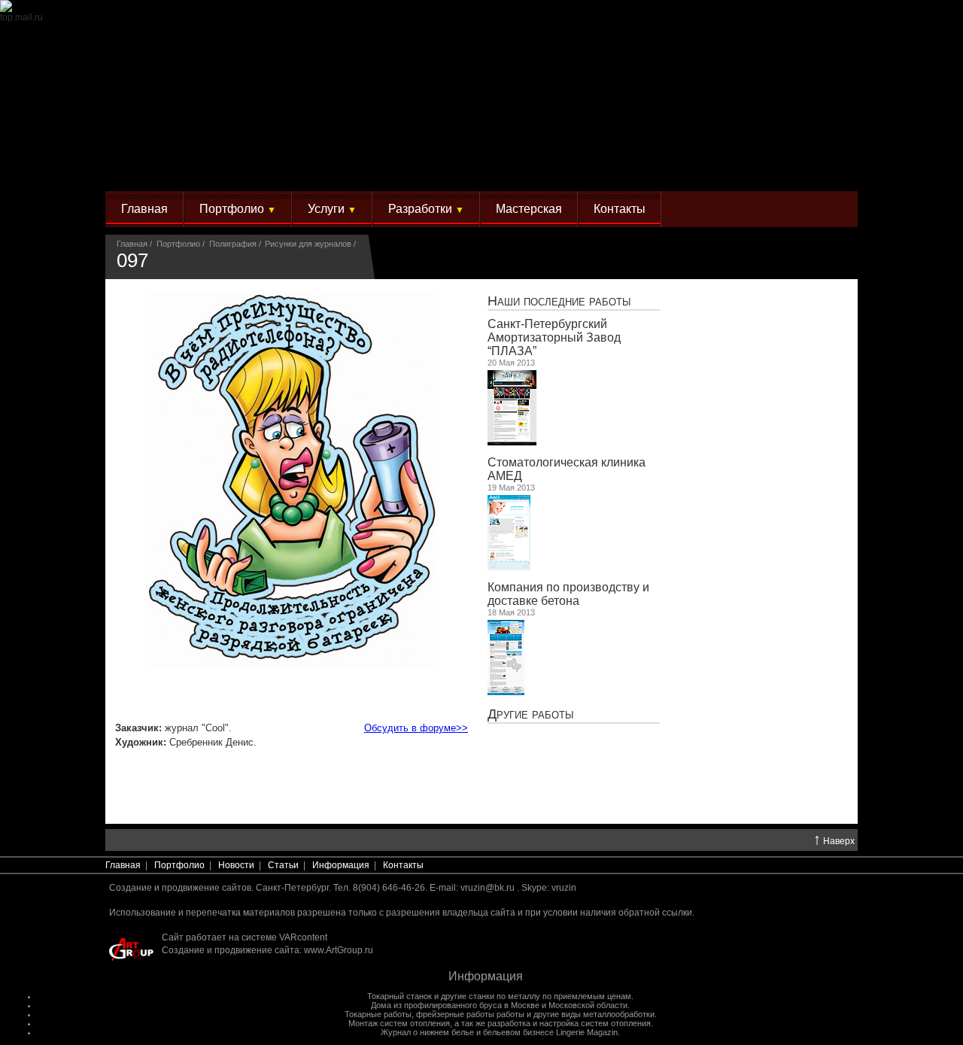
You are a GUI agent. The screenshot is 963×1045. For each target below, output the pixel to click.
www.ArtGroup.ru (338, 950)
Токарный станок (399, 996)
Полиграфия (233, 243)
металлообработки (619, 1014)
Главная (144, 208)
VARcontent (303, 937)
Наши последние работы (559, 300)
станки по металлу (504, 996)
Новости (236, 865)
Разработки (426, 208)
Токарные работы (378, 1014)
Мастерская (529, 208)
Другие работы (531, 713)
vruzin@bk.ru (487, 887)
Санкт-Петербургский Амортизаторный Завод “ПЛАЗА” (554, 337)
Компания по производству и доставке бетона (568, 594)
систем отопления (616, 1023)
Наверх (834, 840)
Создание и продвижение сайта (230, 950)
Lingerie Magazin (587, 1032)
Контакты (620, 208)
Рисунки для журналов (308, 243)
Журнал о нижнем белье (427, 1032)
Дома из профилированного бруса (436, 1005)
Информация (340, 865)
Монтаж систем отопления (399, 1023)
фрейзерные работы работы (470, 1014)
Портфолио (237, 208)
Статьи (283, 865)
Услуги (332, 208)
